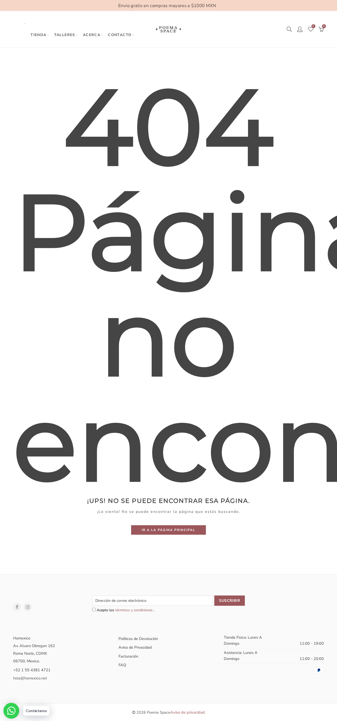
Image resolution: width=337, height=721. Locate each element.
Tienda (38, 34)
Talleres (64, 34)
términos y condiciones (134, 610)
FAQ (122, 665)
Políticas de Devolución (138, 638)
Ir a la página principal (168, 530)
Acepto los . (125, 610)
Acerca (91, 34)
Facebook (17, 607)
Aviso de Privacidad (135, 647)
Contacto (119, 34)
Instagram (28, 607)
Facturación (128, 656)
